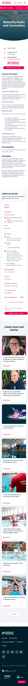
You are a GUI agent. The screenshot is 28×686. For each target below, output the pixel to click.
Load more (14, 614)
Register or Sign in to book (14, 67)
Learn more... (19, 8)
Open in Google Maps (14, 247)
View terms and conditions (16, 302)
